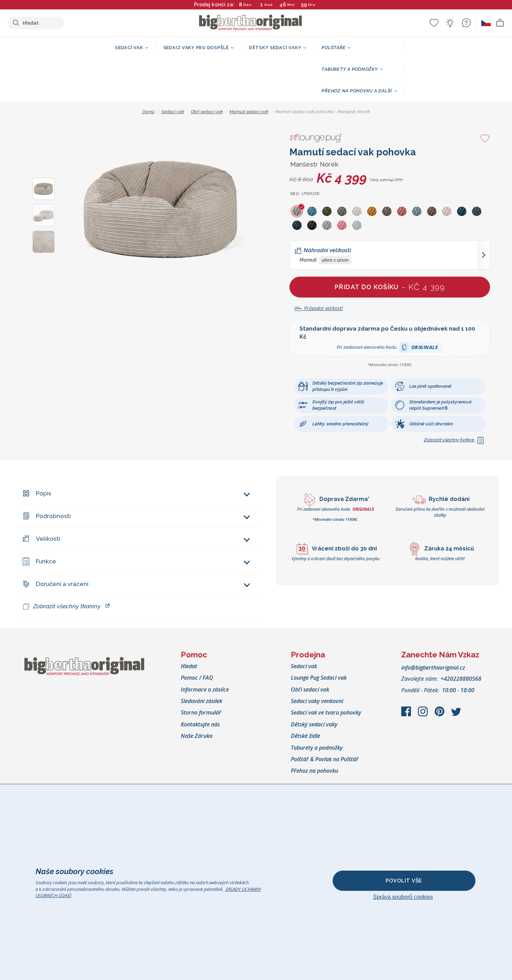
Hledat (189, 666)
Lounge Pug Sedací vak (319, 677)
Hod (268, 5)
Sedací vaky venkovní (317, 701)
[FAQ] (466, 22)
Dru (312, 5)
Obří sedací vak (310, 689)
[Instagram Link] (423, 715)
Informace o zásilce (205, 689)
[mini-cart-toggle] (500, 23)
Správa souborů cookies (403, 897)
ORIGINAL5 (424, 348)
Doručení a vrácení (62, 583)
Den (247, 5)
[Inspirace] (450, 22)
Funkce (46, 561)
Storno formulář (201, 712)
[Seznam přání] (434, 22)
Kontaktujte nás (200, 724)
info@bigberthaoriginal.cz (433, 667)
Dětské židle (305, 736)
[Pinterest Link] (440, 715)
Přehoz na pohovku (314, 770)
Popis (43, 493)
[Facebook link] (406, 715)
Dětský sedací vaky (314, 724)
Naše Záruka (196, 736)
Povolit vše (404, 881)
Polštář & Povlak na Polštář (324, 759)
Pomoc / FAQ (197, 677)
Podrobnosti (53, 515)
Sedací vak (304, 666)
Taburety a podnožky (317, 747)
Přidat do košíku (390, 287)
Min (291, 5)
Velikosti (48, 538)
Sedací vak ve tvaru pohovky (326, 712)
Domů (148, 111)
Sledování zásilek (201, 701)
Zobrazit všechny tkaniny (67, 606)
